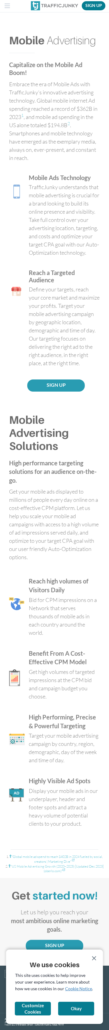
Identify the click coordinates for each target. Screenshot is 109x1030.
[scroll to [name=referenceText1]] (10, 856)
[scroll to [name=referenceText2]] (9, 866)
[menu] (8, 6)
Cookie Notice (78, 988)
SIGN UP (93, 5)
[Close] (94, 958)
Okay (76, 1008)
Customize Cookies (33, 1009)
